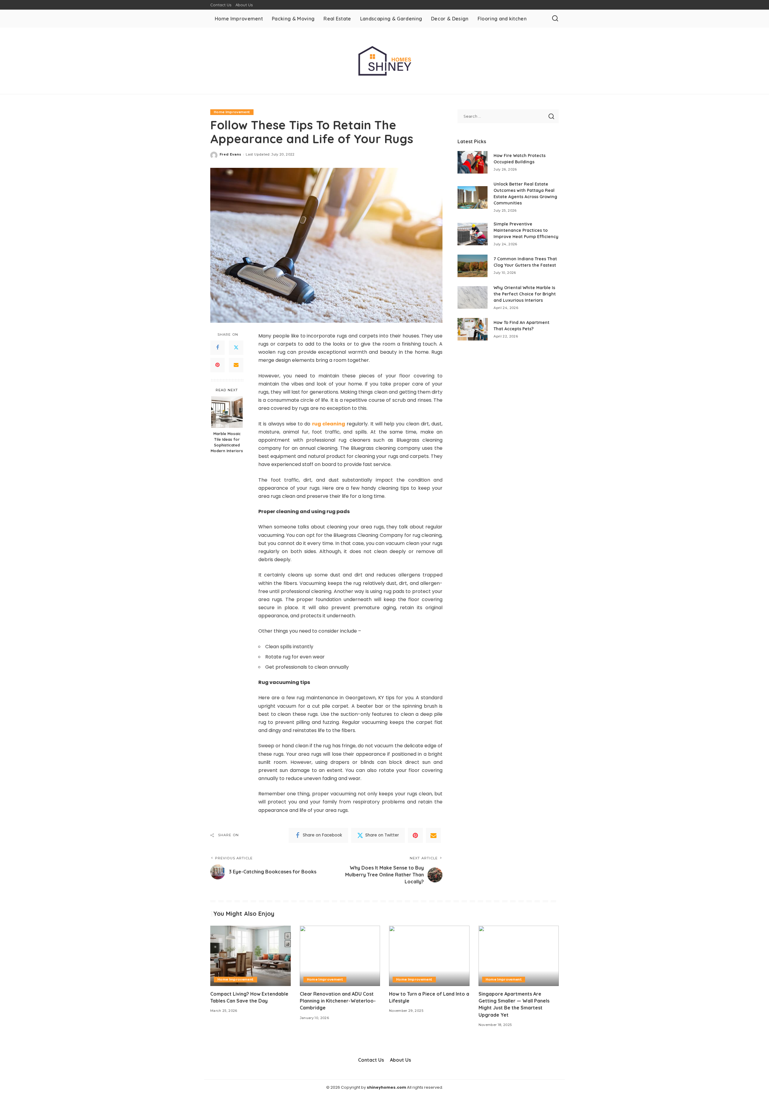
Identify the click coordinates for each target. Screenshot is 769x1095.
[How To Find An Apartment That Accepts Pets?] (472, 329)
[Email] (236, 365)
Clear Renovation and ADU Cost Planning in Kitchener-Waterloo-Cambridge (338, 1001)
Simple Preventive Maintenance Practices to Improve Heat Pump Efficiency (526, 230)
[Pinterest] (217, 365)
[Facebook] (217, 347)
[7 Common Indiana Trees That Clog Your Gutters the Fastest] (472, 266)
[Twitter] (236, 347)
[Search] (555, 19)
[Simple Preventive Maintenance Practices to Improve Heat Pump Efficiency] (472, 234)
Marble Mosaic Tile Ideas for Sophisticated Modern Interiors (227, 442)
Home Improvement (232, 112)
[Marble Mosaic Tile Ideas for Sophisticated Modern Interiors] (227, 412)
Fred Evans (230, 154)
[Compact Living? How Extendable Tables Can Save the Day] (250, 956)
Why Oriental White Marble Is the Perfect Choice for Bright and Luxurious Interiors (525, 294)
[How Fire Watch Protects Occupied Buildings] (472, 162)
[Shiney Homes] (384, 61)
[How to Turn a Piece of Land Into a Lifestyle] (429, 956)
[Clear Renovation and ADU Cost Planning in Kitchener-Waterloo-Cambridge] (340, 956)
